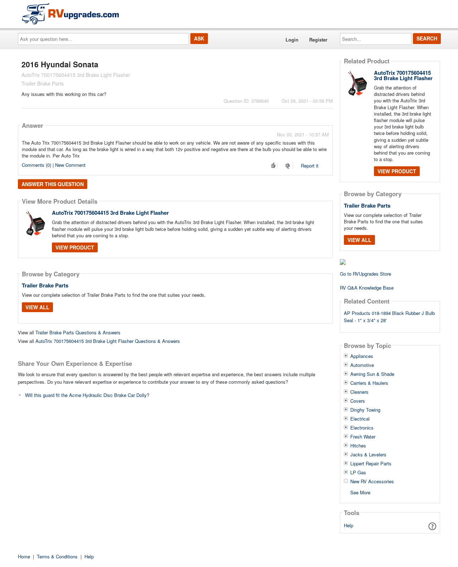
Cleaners (359, 391)
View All (37, 307)
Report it (309, 165)
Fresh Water (362, 436)
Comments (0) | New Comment (54, 164)
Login (292, 39)
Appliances (361, 356)
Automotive (362, 365)
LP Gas (358, 472)
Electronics (362, 427)
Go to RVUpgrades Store (365, 273)
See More (360, 492)
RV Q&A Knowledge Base (367, 287)
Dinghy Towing (365, 409)
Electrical (360, 418)
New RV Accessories (372, 481)
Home (24, 556)
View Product (74, 247)
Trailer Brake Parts (45, 285)
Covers (357, 400)
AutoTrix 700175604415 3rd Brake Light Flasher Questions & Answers (107, 341)
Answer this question (52, 184)
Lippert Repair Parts (370, 463)
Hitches (358, 445)
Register (318, 39)
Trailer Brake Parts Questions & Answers (78, 332)
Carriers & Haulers (369, 383)
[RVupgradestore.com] (70, 13)
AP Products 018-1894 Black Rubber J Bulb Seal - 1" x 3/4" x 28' (389, 317)
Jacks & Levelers (368, 454)
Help (348, 525)
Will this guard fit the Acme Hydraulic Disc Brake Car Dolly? (87, 395)
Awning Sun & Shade (372, 374)
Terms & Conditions (57, 556)
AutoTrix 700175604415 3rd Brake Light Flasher (110, 213)
